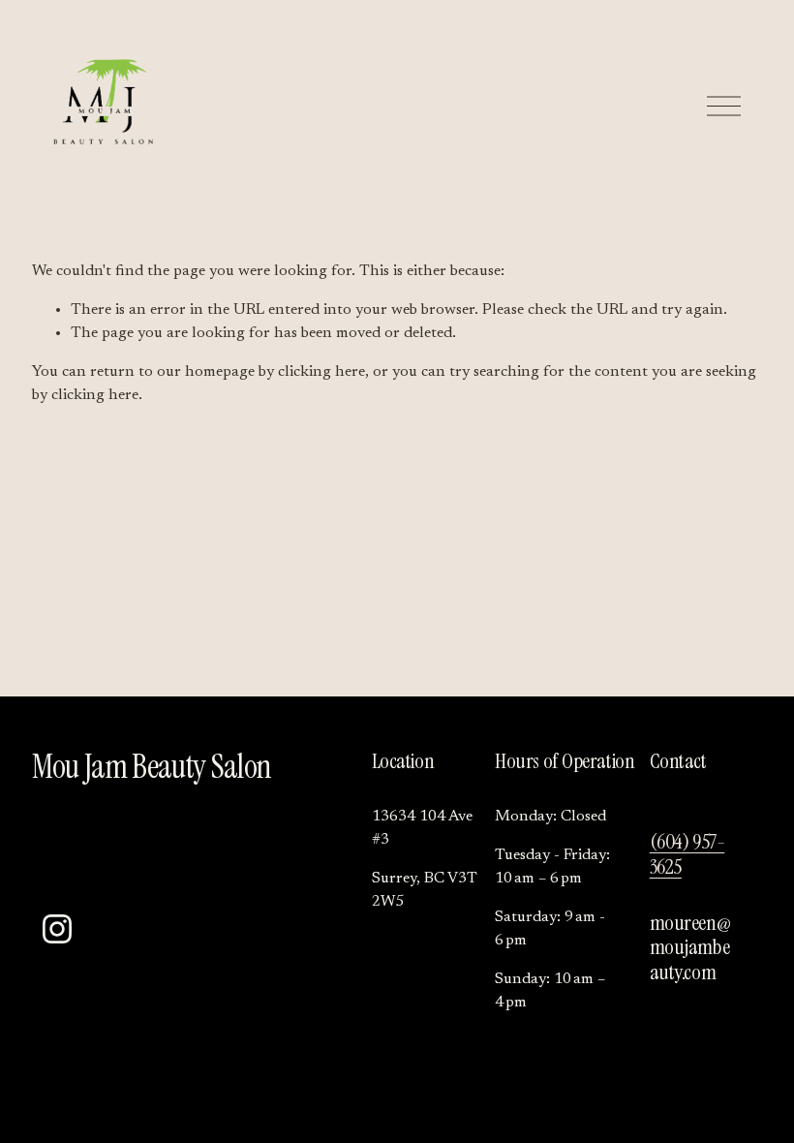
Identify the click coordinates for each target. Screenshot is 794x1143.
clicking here (321, 372)
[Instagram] (57, 928)
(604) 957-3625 (687, 854)
